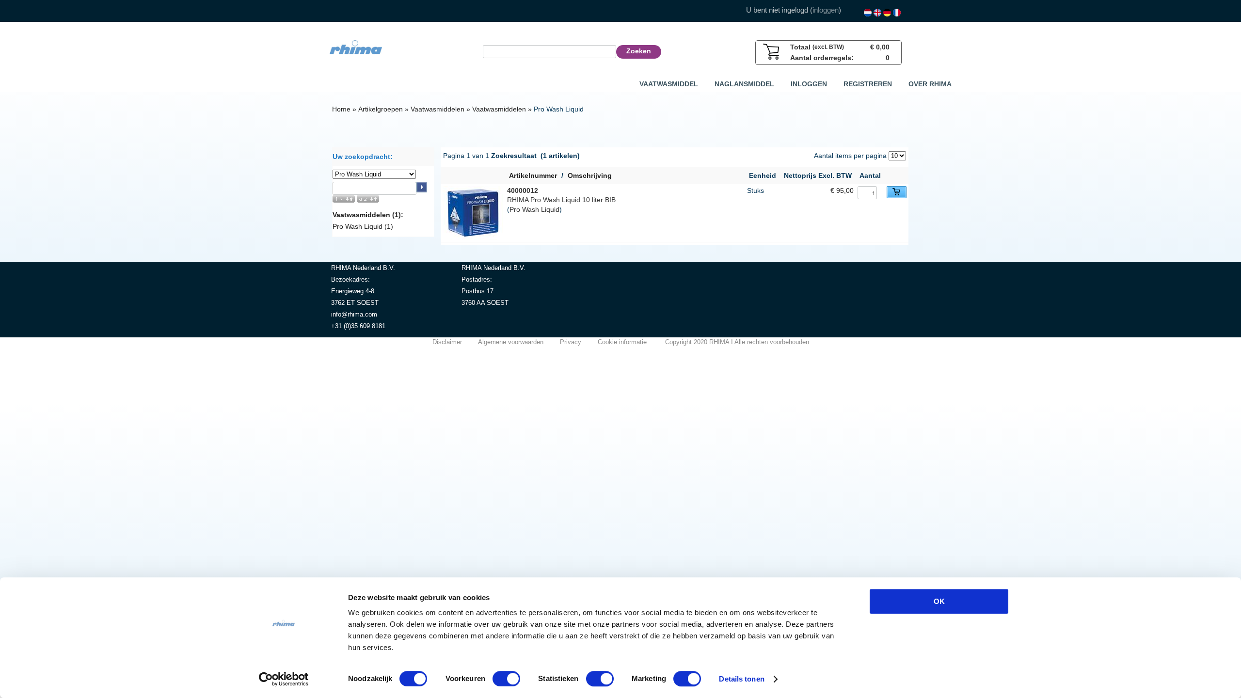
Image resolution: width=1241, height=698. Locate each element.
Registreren (867, 84)
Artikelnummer (533, 175)
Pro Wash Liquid (534, 209)
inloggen (825, 10)
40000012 (522, 190)
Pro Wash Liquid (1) (363, 226)
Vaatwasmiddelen (437, 109)
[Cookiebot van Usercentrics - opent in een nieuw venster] (283, 679)
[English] (877, 12)
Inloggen (809, 84)
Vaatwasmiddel (668, 84)
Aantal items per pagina (850, 155)
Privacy (570, 342)
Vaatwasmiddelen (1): (368, 215)
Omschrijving (590, 175)
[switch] (506, 678)
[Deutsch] (887, 12)
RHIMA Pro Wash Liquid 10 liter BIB (561, 200)
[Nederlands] (868, 12)
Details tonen (741, 679)
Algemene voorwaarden (510, 342)
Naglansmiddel (744, 84)
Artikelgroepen (380, 109)
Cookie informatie (622, 342)
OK (939, 601)
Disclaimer (447, 342)
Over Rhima (930, 84)
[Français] (897, 12)
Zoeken (638, 51)
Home (341, 109)
